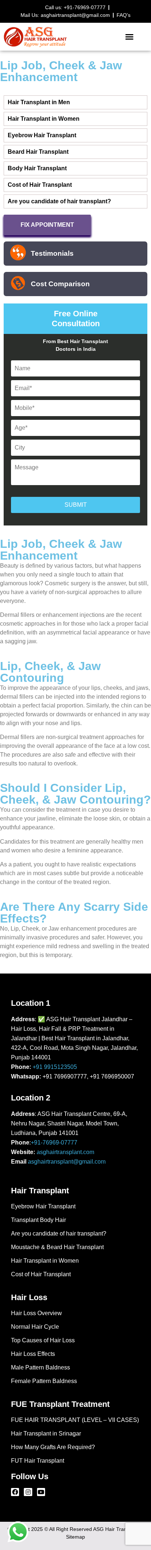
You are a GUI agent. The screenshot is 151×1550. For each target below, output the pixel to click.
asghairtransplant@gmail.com (67, 1161)
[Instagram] (28, 1492)
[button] (129, 36)
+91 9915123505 (55, 1067)
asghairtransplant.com (65, 1152)
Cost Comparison (60, 284)
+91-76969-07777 (54, 1142)
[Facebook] (15, 1492)
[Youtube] (41, 1492)
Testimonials (52, 253)
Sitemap (75, 1537)
